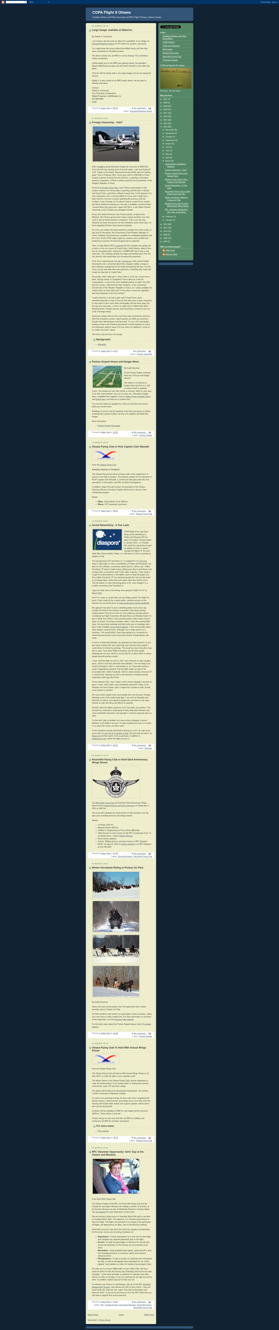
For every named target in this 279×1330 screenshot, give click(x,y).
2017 (165, 113)
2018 (165, 110)
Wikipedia (102, 345)
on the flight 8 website (119, 627)
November (170, 133)
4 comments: (141, 351)
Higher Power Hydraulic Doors (138, 397)
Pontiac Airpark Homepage (109, 426)
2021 (165, 99)
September (170, 140)
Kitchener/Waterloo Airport (103, 44)
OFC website (103, 1131)
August (169, 144)
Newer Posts (93, 1315)
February (170, 217)
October (169, 137)
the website (100, 1212)
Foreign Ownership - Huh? (107, 122)
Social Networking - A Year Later (110, 525)
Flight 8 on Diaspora (171, 46)
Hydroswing (100, 399)
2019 (165, 106)
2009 (165, 235)
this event (109, 207)
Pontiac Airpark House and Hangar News (115, 361)
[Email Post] (149, 108)
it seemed (119, 246)
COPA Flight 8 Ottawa (111, 12)
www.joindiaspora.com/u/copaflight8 (134, 603)
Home (121, 1315)
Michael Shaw (171, 254)
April (168, 158)
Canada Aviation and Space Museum (118, 806)
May (168, 154)
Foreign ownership (144, 354)
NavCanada (167, 49)
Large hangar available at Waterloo (112, 30)
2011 (165, 228)
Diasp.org (96, 736)
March (168, 161)
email (94, 102)
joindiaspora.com (99, 739)
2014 (165, 123)
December (170, 130)
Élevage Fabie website (124, 1020)
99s (102, 1305)
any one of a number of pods (116, 733)
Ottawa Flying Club (108, 465)
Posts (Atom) (105, 1320)
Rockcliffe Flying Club (105, 803)
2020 (165, 103)
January (169, 220)
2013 (165, 127)
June (168, 151)
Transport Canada (170, 60)
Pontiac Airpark (145, 435)
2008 (165, 238)
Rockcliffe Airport (125, 857)
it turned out (126, 261)
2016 (165, 116)
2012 (165, 224)
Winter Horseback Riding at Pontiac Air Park (117, 867)
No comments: (140, 108)
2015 (165, 120)
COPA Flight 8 (169, 42)
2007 (165, 242)
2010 (165, 231)
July (168, 147)
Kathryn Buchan (126, 836)
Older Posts (149, 1315)
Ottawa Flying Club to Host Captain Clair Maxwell (120, 446)
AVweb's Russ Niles (110, 188)
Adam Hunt (170, 250)
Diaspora (148, 748)
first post (143, 561)
